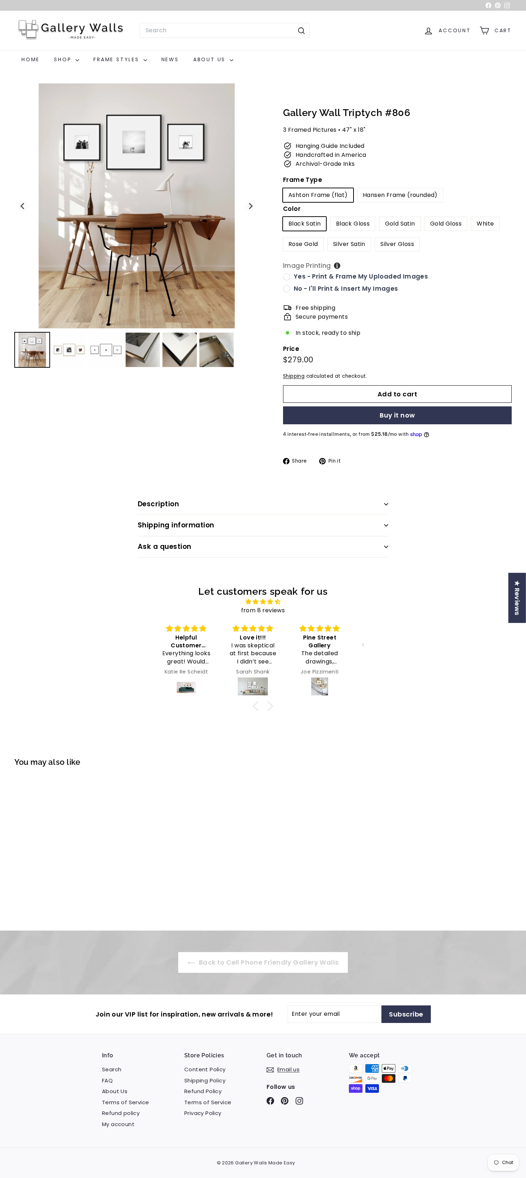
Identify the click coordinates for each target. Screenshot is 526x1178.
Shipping (294, 376)
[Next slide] (250, 206)
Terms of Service (125, 1102)
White (485, 223)
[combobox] (225, 30)
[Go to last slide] (23, 206)
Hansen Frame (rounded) (400, 195)
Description (158, 504)
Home (30, 59)
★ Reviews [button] (517, 597)
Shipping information (176, 525)
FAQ (107, 1080)
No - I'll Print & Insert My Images (346, 288)
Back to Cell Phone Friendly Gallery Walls (268, 962)
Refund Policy (202, 1091)
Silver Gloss (397, 244)
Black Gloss (353, 223)
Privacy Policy (202, 1113)
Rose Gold (303, 244)
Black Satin (304, 223)
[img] (263, 601)
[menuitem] (32, 350)
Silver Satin (349, 244)
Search (111, 1069)
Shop (64, 59)
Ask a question (164, 546)
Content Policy (205, 1069)
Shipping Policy (204, 1080)
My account (118, 1124)
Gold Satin (400, 223)
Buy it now (397, 415)
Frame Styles (117, 59)
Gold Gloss (446, 223)
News (170, 59)
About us (210, 59)
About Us (114, 1091)
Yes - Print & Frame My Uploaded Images (361, 276)
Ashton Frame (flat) (318, 195)
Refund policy (121, 1113)
